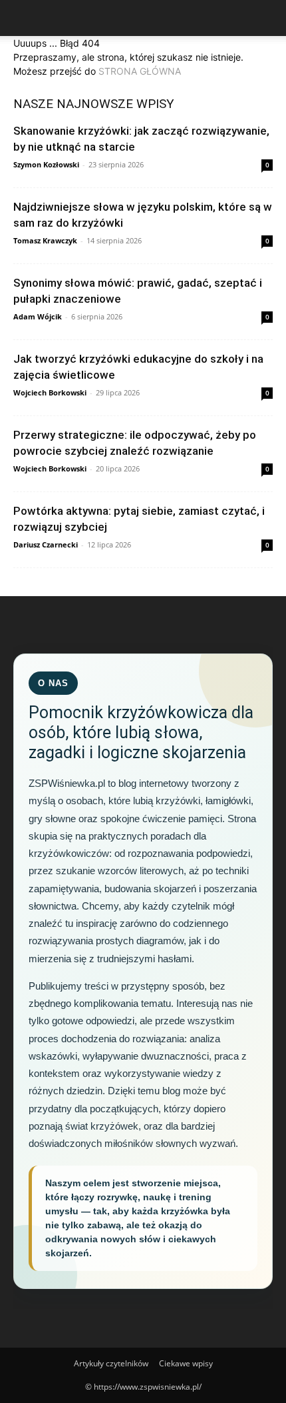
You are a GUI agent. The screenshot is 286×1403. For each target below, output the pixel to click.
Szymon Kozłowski (46, 164)
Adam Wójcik (37, 316)
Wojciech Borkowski (49, 392)
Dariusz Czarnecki (45, 544)
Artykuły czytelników (111, 1363)
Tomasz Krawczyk (45, 240)
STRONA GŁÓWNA (139, 71)
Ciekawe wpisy (186, 1363)
